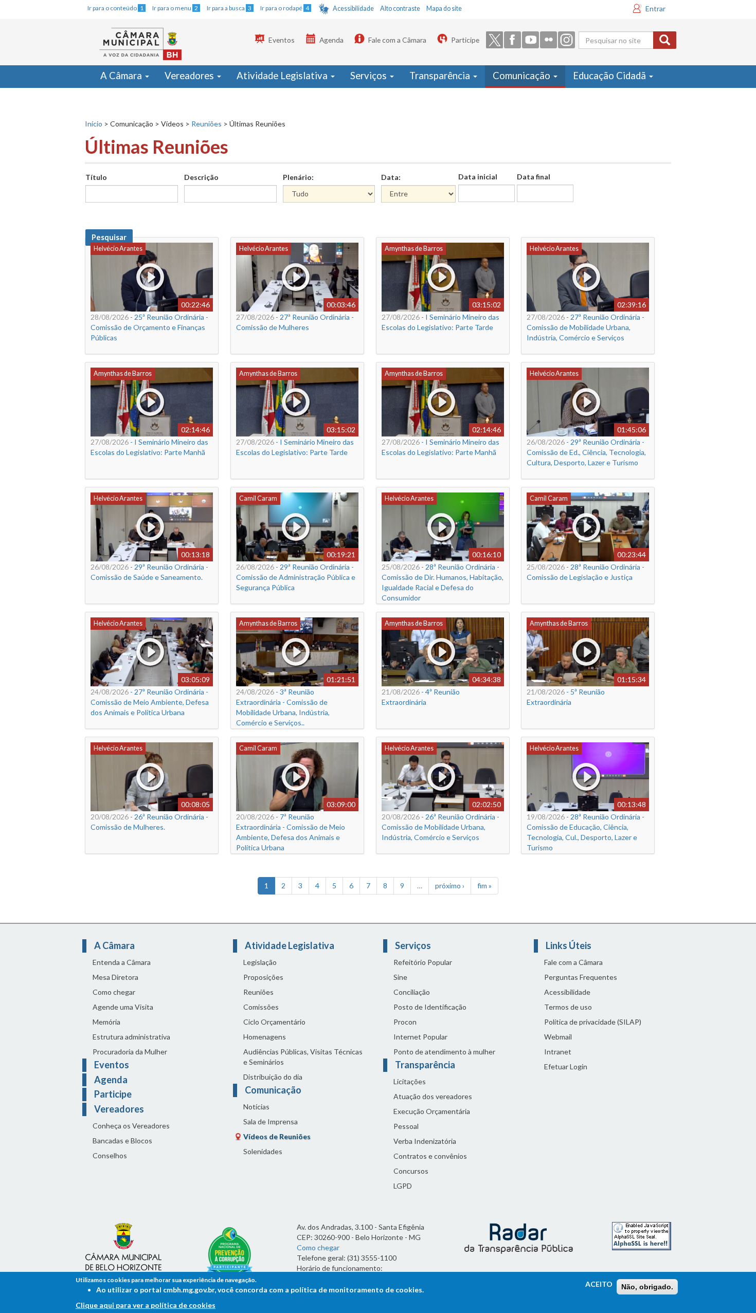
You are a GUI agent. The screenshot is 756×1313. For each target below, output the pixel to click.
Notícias (256, 1106)
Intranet (557, 1051)
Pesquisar (109, 237)
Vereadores (190, 75)
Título (96, 177)
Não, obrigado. (647, 1287)
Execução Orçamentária (431, 1111)
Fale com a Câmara (397, 39)
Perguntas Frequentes (580, 977)
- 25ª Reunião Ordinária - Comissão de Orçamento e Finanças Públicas (149, 327)
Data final (533, 176)
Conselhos (110, 1155)
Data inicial (477, 176)
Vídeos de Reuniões (277, 1136)
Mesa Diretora (115, 977)
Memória (106, 1021)
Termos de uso (568, 1006)
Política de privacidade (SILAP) (592, 1021)
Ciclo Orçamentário (274, 1021)
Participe (465, 39)
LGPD (402, 1185)
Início (93, 123)
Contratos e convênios (430, 1156)
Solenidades (262, 1151)
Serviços (369, 75)
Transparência (440, 75)
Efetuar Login (565, 1066)
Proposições (263, 977)
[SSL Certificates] (641, 1235)
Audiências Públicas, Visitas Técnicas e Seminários (303, 1056)
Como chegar (114, 992)
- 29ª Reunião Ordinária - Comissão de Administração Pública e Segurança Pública (295, 577)
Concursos (410, 1170)
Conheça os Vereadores (131, 1125)
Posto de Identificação (429, 1006)
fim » (484, 885)
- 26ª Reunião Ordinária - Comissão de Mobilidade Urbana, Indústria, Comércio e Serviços (440, 827)
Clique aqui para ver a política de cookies (145, 1305)
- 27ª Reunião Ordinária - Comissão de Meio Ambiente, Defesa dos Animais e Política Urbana (150, 702)
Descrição (201, 177)
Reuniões (206, 123)
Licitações (409, 1081)
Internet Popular (420, 1036)
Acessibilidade (353, 8)
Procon (405, 1021)
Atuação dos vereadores (432, 1096)
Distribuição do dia (272, 1076)
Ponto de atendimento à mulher (444, 1051)
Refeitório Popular (422, 962)
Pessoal (406, 1126)
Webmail (558, 1036)
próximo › (449, 885)
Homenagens (264, 1036)
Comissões (261, 1006)
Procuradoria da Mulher (130, 1051)
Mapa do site (444, 8)
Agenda (331, 39)
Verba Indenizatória (424, 1141)
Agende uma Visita (123, 1006)
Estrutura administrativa (131, 1036)
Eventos (281, 39)
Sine (400, 977)
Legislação (260, 962)
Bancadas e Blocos (122, 1140)
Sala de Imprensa (270, 1121)
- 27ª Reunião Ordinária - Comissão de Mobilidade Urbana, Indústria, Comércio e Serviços (585, 327)
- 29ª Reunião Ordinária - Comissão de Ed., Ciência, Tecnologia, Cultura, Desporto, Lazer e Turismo (586, 452)
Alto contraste (400, 8)
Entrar (655, 8)
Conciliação (411, 992)
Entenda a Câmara (122, 962)
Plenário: (298, 177)
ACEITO (599, 1284)
